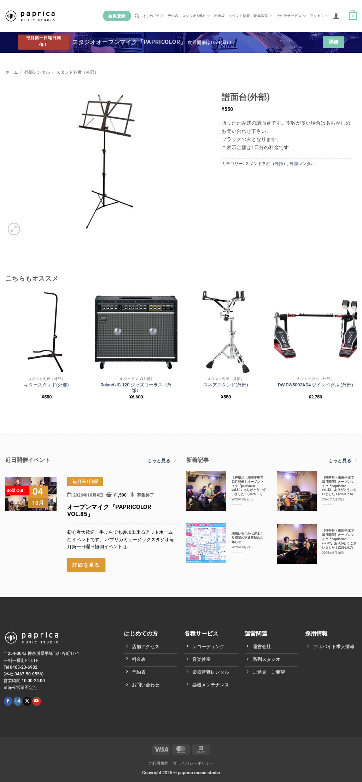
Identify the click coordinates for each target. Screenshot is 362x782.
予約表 (173, 16)
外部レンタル (37, 72)
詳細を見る (86, 565)
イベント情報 (239, 16)
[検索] (137, 16)
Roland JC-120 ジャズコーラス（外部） (136, 387)
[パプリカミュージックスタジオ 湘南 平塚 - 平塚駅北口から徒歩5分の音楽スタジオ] (30, 16)
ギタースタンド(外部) (46, 384)
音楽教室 (260, 16)
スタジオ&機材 (194, 16)
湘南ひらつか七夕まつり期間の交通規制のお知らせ (247, 537)
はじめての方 (153, 16)
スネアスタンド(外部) (225, 384)
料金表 (219, 16)
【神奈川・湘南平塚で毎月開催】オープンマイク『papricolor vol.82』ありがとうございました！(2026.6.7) (339, 538)
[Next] (356, 351)
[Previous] (5, 351)
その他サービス (289, 16)
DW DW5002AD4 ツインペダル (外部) (315, 384)
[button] (336, 16)
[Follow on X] (27, 701)
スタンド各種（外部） (77, 72)
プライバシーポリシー (193, 763)
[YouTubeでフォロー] (36, 701)
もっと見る (158, 460)
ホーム (11, 72)
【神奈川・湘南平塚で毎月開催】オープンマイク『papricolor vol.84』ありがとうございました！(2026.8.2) (249, 485)
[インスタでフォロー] (17, 701)
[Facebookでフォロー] (8, 701)
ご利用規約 (158, 763)
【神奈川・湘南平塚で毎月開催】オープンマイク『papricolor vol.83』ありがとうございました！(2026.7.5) (339, 485)
